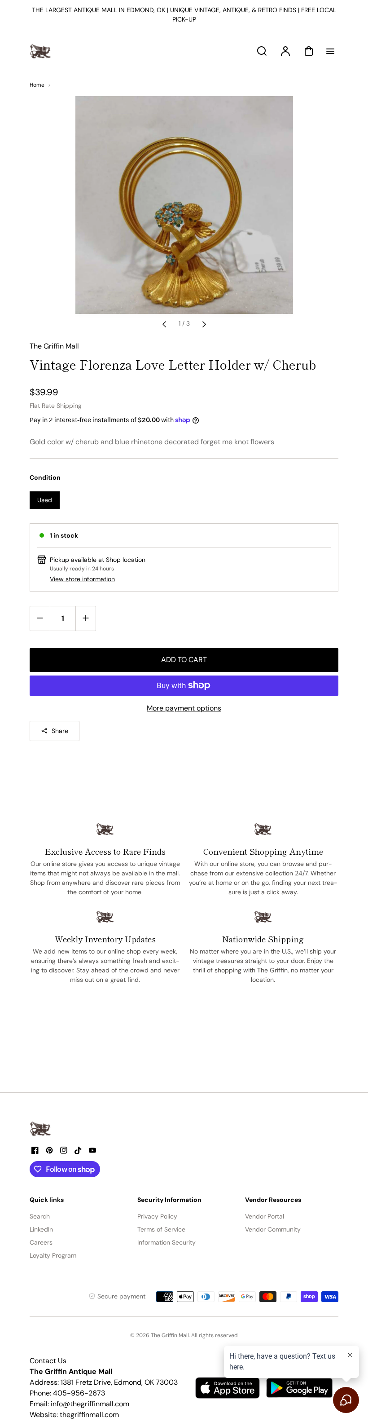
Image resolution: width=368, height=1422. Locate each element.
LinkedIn (41, 1229)
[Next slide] (204, 324)
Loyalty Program (53, 1255)
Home (37, 84)
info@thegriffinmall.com (90, 1404)
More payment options (184, 708)
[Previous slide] (164, 324)
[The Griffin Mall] (41, 1128)
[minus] (40, 618)
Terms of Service (161, 1229)
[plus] (85, 618)
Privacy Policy (157, 1216)
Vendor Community (273, 1229)
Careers (41, 1242)
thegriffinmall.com (89, 1414)
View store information (82, 579)
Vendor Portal (264, 1216)
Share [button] (60, 731)
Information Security (166, 1242)
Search (40, 1216)
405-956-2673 (79, 1393)
